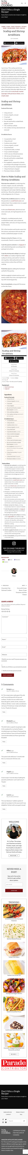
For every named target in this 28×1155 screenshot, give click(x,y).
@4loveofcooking (10, 550)
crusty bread (14, 91)
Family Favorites (16, 26)
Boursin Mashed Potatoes (14, 939)
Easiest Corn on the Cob (14, 975)
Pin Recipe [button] (20, 358)
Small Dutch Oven (9, 387)
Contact (8, 1114)
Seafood (22, 28)
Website (4, 654)
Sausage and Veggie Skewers (14, 993)
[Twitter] (5, 1119)
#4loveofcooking (16, 551)
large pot (21, 245)
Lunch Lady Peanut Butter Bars (14, 1030)
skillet (6, 255)
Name (4, 639)
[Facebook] (3, 1119)
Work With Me (8, 1112)
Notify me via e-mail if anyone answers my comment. (14, 660)
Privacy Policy (20, 1112)
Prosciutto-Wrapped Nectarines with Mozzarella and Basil (14, 1049)
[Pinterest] (5, 1122)
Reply (4, 712)
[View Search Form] (22, 3)
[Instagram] (3, 1122)
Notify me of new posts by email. (12, 670)
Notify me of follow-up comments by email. (14, 667)
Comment (5, 617)
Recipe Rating (5, 609)
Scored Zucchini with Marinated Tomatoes (14, 919)
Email (4, 647)
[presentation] (14, 911)
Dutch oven (11, 209)
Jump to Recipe (10, 43)
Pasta (17, 28)
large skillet (11, 516)
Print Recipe (20, 43)
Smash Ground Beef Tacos (14, 1011)
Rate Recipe (14, 361)
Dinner (3, 26)
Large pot (7, 388)
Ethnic (8, 26)
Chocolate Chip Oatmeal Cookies (6, 588)
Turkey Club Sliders (14, 957)
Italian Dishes (11, 28)
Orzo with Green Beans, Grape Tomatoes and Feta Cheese (21, 590)
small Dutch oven (16, 201)
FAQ (21, 1114)
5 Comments (15, 38)
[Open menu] (25, 3)
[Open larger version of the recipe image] (14, 339)
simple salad (5, 96)
